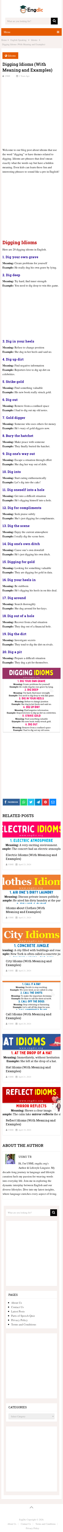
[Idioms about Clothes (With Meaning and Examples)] (31, 889)
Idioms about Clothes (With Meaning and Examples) (25, 910)
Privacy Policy (19, 1320)
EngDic (22, 1519)
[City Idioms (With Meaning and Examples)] (31, 942)
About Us (16, 1303)
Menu (7, 32)
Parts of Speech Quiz (23, 1316)
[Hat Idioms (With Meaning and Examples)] (31, 1048)
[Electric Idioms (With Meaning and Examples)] (31, 836)
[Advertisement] (31, 112)
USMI (7, 75)
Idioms (12, 55)
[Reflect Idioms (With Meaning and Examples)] (31, 1101)
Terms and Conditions (23, 1324)
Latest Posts (18, 1311)
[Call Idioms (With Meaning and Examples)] (31, 995)
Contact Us (17, 1307)
